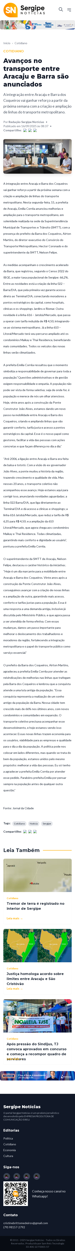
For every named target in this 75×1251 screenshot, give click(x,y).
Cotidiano (21, 43)
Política (8, 1138)
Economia (9, 1150)
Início (6, 43)
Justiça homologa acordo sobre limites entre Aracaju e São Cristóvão (35, 979)
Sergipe (47, 823)
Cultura (8, 1156)
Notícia (34, 823)
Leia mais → (15, 918)
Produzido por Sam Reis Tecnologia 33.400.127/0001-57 (44, 1245)
